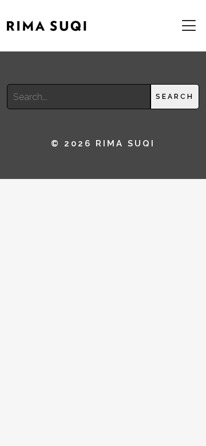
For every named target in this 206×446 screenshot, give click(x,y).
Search (175, 97)
